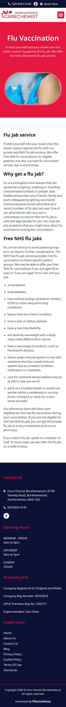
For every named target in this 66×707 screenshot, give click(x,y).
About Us (10, 638)
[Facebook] (36, 4)
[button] (60, 15)
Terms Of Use (13, 665)
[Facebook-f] (6, 516)
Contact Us (11, 643)
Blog (7, 649)
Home (8, 633)
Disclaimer (11, 670)
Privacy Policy (12, 654)
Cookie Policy (12, 659)
